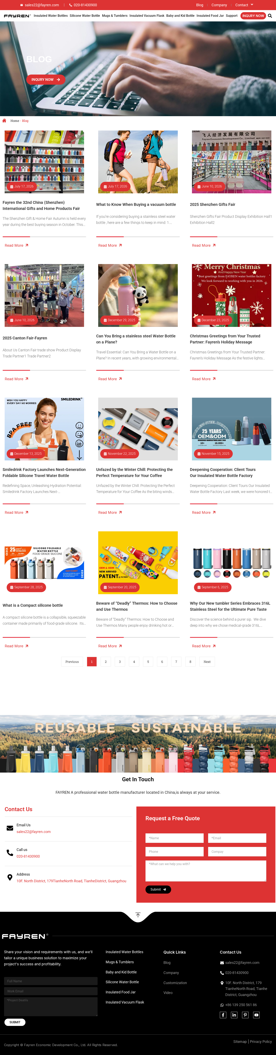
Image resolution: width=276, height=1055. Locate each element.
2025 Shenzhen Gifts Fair (212, 204)
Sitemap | (241, 1041)
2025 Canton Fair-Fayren (25, 338)
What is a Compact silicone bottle (33, 605)
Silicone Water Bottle (85, 16)
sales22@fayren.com (34, 832)
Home (15, 121)
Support (231, 16)
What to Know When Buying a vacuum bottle (136, 204)
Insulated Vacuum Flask (147, 16)
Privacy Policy (261, 1041)
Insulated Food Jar (210, 16)
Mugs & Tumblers (114, 16)
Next (207, 661)
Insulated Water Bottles (51, 16)
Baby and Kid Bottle (180, 16)
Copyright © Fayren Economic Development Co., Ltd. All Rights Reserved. (61, 1045)
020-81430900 (28, 856)
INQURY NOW (253, 16)
